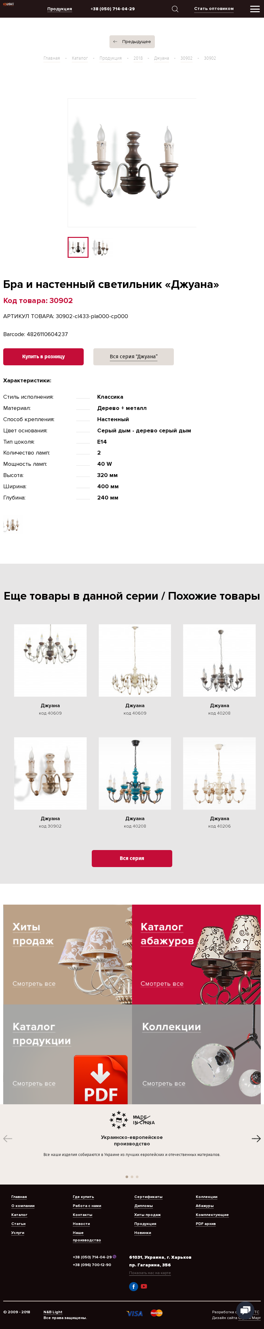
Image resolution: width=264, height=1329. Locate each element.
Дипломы (143, 1205)
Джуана (161, 58)
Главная (51, 58)
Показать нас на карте (150, 1273)
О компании (22, 1205)
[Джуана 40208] (219, 660)
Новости (81, 1223)
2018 (138, 58)
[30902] (13, 532)
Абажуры (205, 1205)
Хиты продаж (147, 1214)
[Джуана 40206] (219, 773)
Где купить (83, 1196)
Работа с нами (87, 1205)
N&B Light (52, 1312)
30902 (187, 58)
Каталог (80, 58)
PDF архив (206, 1223)
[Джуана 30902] (50, 773)
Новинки (142, 1232)
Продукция (110, 58)
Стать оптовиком (214, 8)
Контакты (82, 1214)
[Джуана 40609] (50, 660)
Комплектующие (212, 1214)
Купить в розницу (43, 357)
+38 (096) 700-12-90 (92, 1265)
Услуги (17, 1232)
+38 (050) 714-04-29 (92, 1257)
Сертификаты (148, 1196)
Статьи (18, 1223)
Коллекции (206, 1196)
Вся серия (132, 859)
